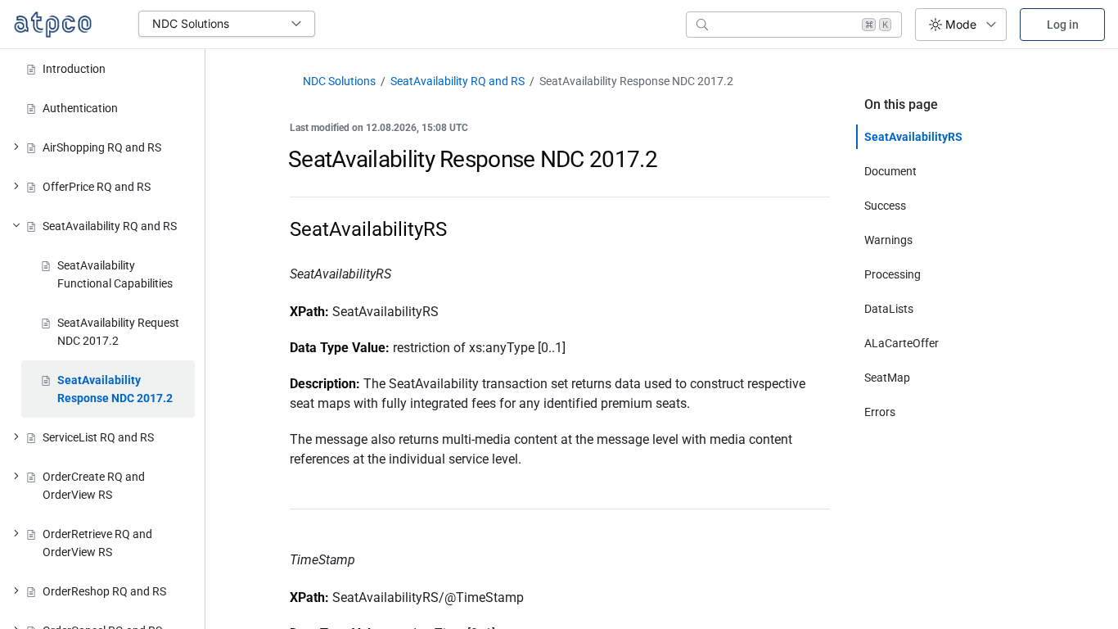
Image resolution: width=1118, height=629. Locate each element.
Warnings (888, 240)
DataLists (888, 308)
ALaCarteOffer (901, 343)
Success (885, 205)
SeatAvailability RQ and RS (457, 81)
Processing (892, 274)
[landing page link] (53, 24)
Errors (879, 412)
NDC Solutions (339, 81)
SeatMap (887, 377)
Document (890, 171)
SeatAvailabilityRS (913, 136)
